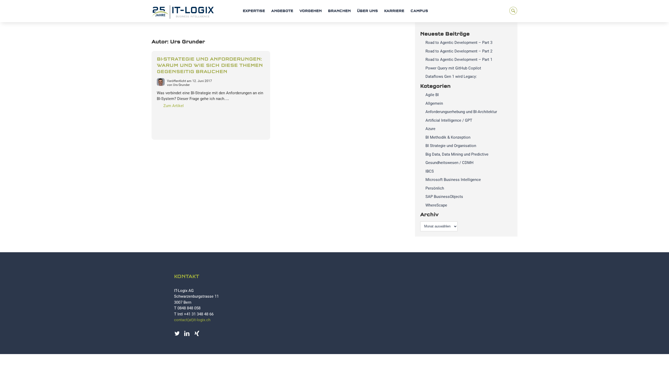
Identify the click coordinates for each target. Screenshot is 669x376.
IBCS (429, 171)
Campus (419, 11)
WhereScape (436, 205)
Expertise (254, 11)
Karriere (394, 11)
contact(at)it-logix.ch (192, 320)
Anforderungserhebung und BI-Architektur (461, 111)
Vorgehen (310, 11)
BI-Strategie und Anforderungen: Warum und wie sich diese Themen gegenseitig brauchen (210, 65)
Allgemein (434, 103)
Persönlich (434, 188)
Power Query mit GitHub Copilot (453, 68)
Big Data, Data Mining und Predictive (456, 154)
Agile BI (432, 94)
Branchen (339, 11)
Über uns (367, 11)
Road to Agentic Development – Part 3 (458, 42)
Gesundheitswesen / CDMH (449, 162)
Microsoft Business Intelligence (453, 179)
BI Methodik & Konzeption (447, 137)
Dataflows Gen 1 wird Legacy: (451, 76)
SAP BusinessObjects (444, 196)
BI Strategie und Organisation (450, 145)
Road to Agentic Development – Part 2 (458, 51)
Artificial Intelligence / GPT (448, 120)
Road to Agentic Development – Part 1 (458, 59)
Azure (430, 128)
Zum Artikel (173, 105)
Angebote (282, 11)
